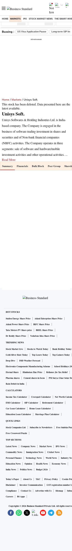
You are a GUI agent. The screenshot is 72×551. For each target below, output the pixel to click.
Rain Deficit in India (15, 383)
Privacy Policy (51, 479)
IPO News (60, 446)
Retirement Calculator (52, 402)
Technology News (34, 458)
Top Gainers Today (61, 354)
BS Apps (21, 496)
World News (51, 458)
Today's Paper (12, 479)
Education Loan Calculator (18, 414)
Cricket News (53, 452)
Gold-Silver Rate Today (17, 354)
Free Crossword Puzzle (16, 433)
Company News (28, 446)
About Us (27, 479)
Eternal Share (12, 372)
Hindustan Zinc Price (32, 372)
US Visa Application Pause (31, 31)
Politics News (26, 469)
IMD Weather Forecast (29, 360)
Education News (13, 463)
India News (11, 469)
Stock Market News (41, 19)
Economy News (59, 463)
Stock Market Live (14, 349)
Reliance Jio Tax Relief (57, 372)
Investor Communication (31, 485)
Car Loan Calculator (15, 408)
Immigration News (34, 452)
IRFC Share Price (41, 324)
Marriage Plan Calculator (47, 414)
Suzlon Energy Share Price (18, 318)
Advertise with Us (43, 490)
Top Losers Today (40, 354)
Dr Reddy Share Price (16, 336)
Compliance (11, 490)
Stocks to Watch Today (37, 349)
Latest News (11, 446)
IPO (25, 19)
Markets (15, 19)
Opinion (28, 463)
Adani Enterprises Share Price (48, 318)
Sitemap (59, 490)
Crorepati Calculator (41, 397)
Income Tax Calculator (16, 397)
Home (5, 19)
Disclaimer (11, 485)
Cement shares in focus (34, 378)
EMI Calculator (13, 402)
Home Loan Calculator (40, 408)
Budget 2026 (42, 469)
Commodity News (14, 452)
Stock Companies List (16, 427)
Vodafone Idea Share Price (42, 336)
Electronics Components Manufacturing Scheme (28, 366)
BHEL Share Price (44, 330)
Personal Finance (14, 458)
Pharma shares (13, 378)
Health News (42, 463)
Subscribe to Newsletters (41, 427)
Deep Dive (10, 360)
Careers (9, 496)
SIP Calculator (31, 402)
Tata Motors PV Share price (19, 330)
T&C (38, 479)
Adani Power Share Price (17, 324)
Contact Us (26, 490)
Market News (45, 446)
